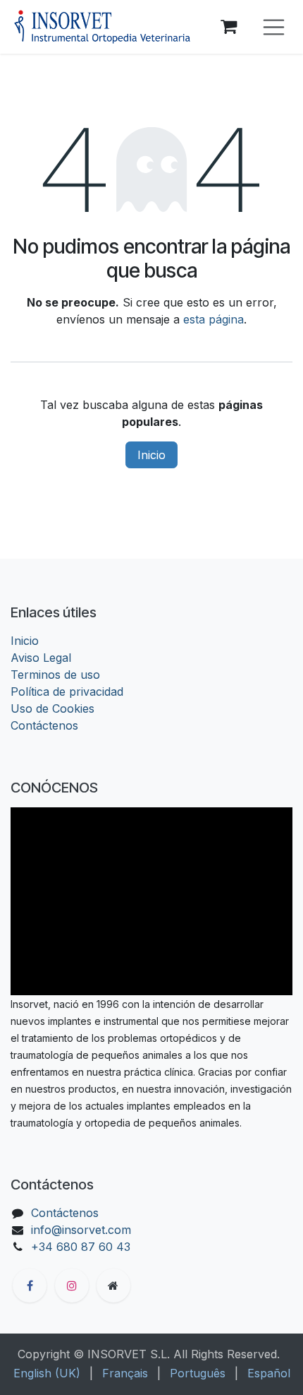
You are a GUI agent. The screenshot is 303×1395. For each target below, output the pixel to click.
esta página (213, 319)
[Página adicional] (113, 1285)
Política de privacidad (67, 691)
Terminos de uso (55, 674)
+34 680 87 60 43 (80, 1247)
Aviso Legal (41, 658)
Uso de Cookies (52, 708)
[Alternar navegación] (274, 27)
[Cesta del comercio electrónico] (229, 26)
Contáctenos (44, 725)
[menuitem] (46, 1373)
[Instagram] (72, 1285)
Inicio (151, 455)
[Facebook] (30, 1285)
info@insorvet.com (81, 1230)
